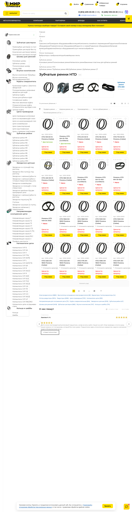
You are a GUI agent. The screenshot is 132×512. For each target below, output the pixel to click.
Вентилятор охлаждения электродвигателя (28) (74, 295)
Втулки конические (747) (85, 304)
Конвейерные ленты (72, 55)
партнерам (60, 21)
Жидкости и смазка (82, 46)
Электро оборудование (64, 48)
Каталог (13, 13)
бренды (81, 21)
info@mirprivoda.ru (88, 15)
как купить (102, 21)
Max (126, 12)
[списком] (125, 103)
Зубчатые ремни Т (46, 69)
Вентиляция (74, 43)
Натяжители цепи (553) (95, 298)
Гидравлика (50, 48)
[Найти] (65, 13)
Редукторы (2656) (63, 298)
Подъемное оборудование (100, 46)
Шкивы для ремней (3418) (48, 304)
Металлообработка (12, 21)
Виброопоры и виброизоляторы (51, 55)
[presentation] (39, 324)
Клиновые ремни (45, 62)
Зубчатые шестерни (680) (67, 304)
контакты (124, 21)
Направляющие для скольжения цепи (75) (54, 301)
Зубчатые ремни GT (90, 69)
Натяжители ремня (77, 62)
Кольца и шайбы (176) (102, 304)
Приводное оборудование (59, 43)
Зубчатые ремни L (76, 69)
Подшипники (114, 43)
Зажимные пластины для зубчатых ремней (100, 62)
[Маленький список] (111, 103)
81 (94, 291)
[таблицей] (128, 103)
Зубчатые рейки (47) (116, 301)
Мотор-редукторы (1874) (47, 298)
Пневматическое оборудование (62, 46)
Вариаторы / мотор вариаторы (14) (104, 295)
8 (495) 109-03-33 (110, 12)
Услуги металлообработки (83, 48)
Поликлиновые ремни (61, 62)
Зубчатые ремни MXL (61, 69)
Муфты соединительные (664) (80, 301)
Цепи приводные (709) (78, 298)
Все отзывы (125, 309)
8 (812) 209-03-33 (86, 12)
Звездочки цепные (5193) (99, 301)
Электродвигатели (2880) (48, 295)
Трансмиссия (44, 43)
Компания (38, 21)
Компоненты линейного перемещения (94, 43)
